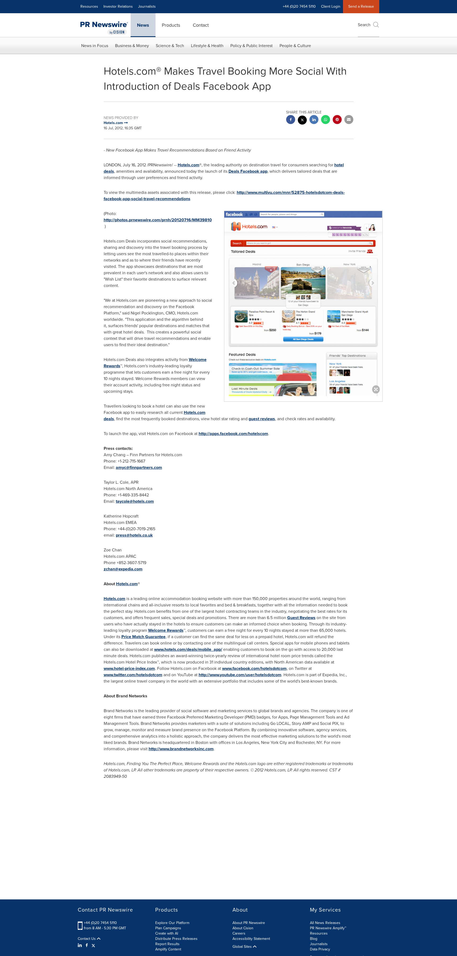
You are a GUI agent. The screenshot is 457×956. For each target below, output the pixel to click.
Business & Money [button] (132, 46)
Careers (238, 933)
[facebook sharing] (290, 120)
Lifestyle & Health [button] (207, 46)
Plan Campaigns (168, 928)
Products (171, 25)
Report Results (167, 944)
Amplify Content (168, 949)
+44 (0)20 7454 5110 (100, 923)
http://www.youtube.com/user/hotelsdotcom (240, 675)
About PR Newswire (248, 923)
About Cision (242, 928)
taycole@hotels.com (135, 501)
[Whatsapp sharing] (325, 120)
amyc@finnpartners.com (139, 467)
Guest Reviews (301, 618)
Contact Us (87, 938)
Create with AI (166, 933)
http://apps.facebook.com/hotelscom (233, 434)
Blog (313, 938)
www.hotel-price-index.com (129, 668)
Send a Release (361, 6)
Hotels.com (188, 165)
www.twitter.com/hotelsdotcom (133, 675)
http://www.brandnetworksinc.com (181, 749)
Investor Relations (118, 6)
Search (364, 25)
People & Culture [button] (295, 46)
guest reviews (262, 419)
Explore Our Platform (172, 923)
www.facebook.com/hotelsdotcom (254, 668)
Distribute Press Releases (176, 938)
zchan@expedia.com (123, 569)
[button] (303, 353)
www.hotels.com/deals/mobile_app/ (188, 649)
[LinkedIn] (80, 945)
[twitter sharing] (302, 121)
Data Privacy (320, 949)
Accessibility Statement (251, 938)
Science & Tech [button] (170, 46)
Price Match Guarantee (143, 637)
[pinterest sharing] (337, 120)
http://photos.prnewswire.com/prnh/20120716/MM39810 (158, 220)
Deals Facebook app (248, 171)
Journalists (147, 6)
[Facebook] (86, 945)
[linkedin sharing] (313, 120)
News (143, 25)
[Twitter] (93, 945)
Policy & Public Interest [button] (251, 46)
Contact (201, 25)
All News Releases (325, 923)
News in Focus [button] (94, 46)
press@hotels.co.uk (134, 535)
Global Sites (242, 946)
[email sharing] (348, 120)
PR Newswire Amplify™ (328, 928)
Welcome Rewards (166, 630)
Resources (89, 6)
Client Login (330, 6)
